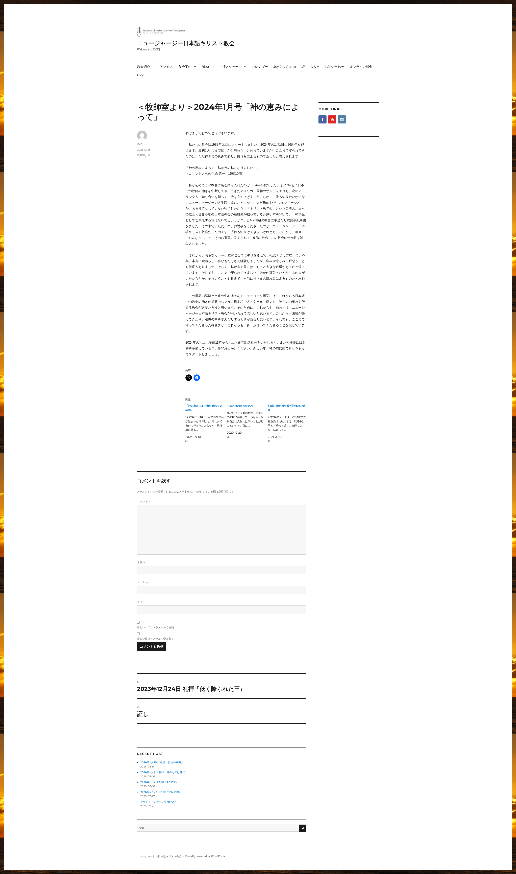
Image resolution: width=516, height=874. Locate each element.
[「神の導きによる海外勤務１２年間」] (206, 423)
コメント (144, 501)
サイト (141, 601)
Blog (205, 67)
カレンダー (260, 67)
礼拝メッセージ (230, 67)
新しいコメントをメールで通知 (155, 627)
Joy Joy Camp (285, 67)
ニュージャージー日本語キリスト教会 (186, 43)
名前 (141, 562)
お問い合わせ (334, 67)
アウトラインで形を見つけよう (158, 802)
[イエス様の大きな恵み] (247, 421)
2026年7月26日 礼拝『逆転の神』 (160, 792)
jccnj (140, 143)
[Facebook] (322, 119)
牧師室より (143, 155)
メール (142, 582)
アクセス (166, 67)
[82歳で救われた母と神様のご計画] (288, 423)
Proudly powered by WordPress (205, 856)
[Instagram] (342, 119)
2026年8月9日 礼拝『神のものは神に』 (164, 772)
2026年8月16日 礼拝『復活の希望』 (162, 762)
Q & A (314, 67)
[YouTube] (332, 119)
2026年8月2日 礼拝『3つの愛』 (159, 782)
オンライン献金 (361, 67)
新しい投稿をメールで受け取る (155, 638)
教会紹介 (143, 67)
